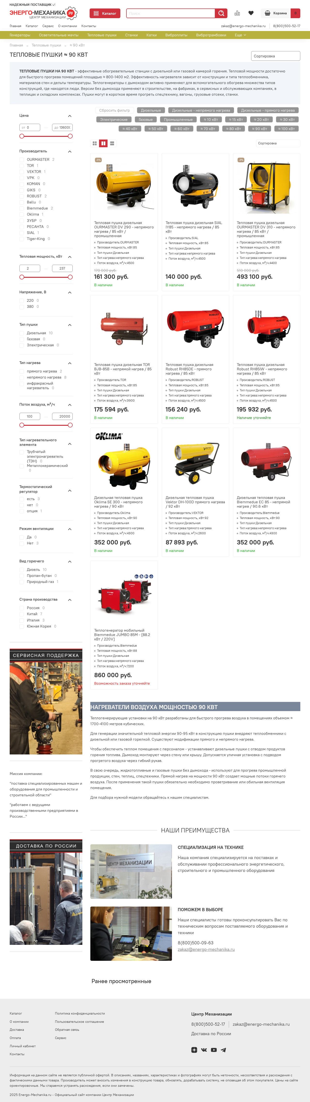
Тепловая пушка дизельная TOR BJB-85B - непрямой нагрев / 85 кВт (123, 369)
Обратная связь (67, 1029)
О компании (67, 26)
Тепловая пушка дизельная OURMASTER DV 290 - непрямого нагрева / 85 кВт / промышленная (124, 229)
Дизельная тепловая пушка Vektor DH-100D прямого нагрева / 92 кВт (195, 502)
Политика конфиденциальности (80, 1013)
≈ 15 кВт (236, 119)
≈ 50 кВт (155, 128)
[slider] (21, 136)
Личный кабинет (23, 1046)
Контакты (88, 26)
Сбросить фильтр (114, 110)
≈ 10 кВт (211, 119)
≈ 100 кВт (286, 128)
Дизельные (151, 110)
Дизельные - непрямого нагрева (201, 110)
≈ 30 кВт (287, 119)
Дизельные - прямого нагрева (268, 110)
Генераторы (20, 34)
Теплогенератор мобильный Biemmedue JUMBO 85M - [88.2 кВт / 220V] (122, 634)
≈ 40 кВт (130, 128)
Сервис (48, 26)
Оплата (15, 1038)
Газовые (146, 119)
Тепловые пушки (101, 34)
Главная (15, 26)
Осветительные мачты (58, 34)
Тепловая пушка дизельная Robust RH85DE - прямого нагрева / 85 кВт (189, 369)
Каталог (109, 13)
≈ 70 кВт (208, 128)
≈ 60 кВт (181, 128)
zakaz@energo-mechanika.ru (243, 26)
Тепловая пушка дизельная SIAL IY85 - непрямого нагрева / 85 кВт (194, 227)
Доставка (17, 1029)
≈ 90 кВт (259, 128)
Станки (131, 34)
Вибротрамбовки (211, 34)
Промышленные (178, 119)
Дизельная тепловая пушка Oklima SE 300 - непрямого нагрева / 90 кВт (118, 502)
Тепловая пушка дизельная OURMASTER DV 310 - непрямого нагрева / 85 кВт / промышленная (266, 229)
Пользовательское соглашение (79, 1021)
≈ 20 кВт (261, 119)
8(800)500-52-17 (286, 26)
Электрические (114, 119)
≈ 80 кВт (233, 128)
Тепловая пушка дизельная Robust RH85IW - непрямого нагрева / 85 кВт (262, 369)
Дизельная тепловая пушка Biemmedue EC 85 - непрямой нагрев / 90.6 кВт (263, 502)
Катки (152, 34)
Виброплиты (176, 34)
